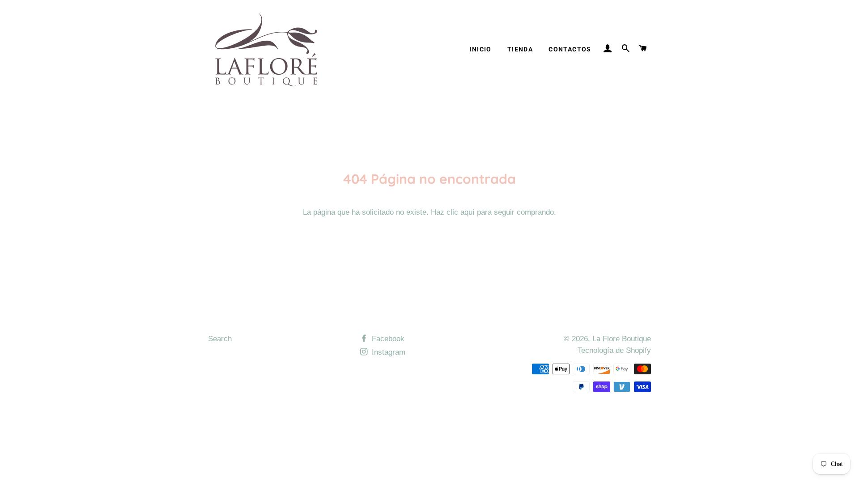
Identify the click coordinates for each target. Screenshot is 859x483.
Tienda (520, 49)
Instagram (387, 352)
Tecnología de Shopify (614, 350)
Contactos (570, 49)
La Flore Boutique (621, 339)
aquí (467, 212)
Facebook (387, 339)
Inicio (480, 49)
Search (220, 339)
